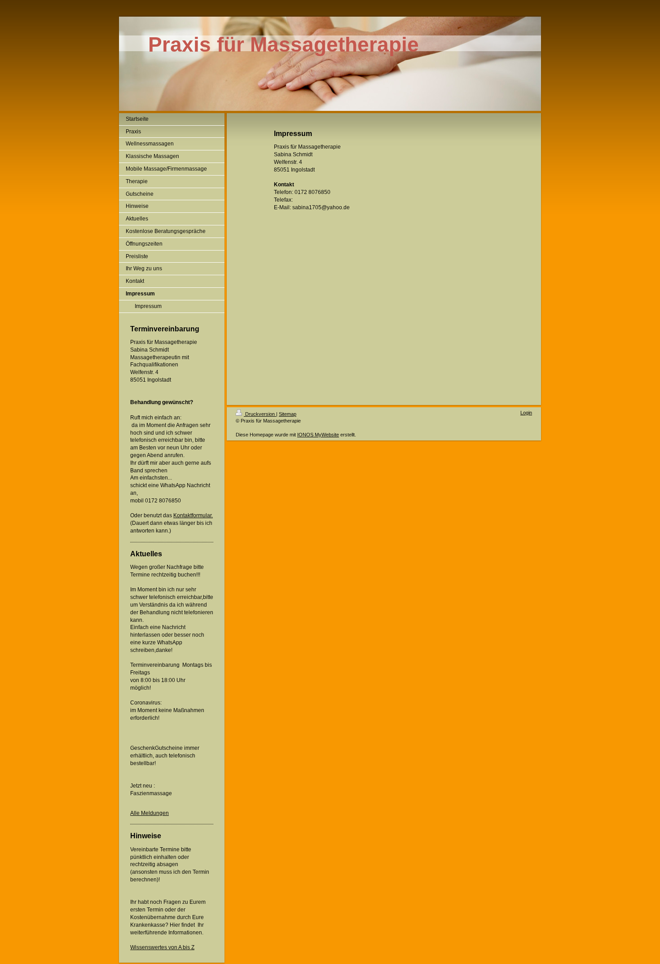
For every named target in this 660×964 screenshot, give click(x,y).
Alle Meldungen (149, 813)
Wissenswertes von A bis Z (162, 947)
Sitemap (287, 414)
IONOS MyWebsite (318, 434)
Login (526, 412)
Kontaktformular (192, 515)
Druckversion (260, 414)
